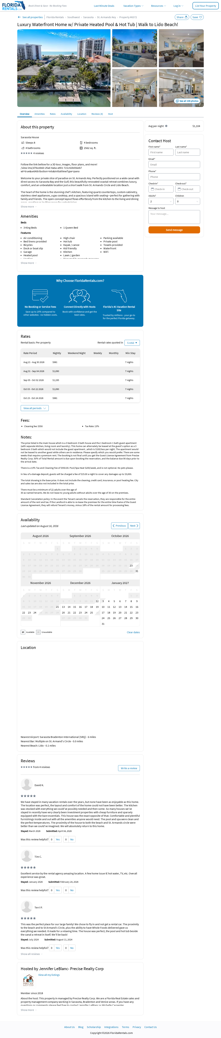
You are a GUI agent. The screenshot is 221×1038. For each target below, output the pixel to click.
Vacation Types (132, 5)
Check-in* (153, 183)
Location (81, 113)
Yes (58, 839)
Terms (125, 1027)
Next (132, 525)
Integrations (111, 1027)
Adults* (152, 195)
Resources (157, 5)
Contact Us (150, 1027)
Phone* (152, 171)
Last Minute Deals (104, 5)
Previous (121, 525)
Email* (151, 159)
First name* (154, 146)
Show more (27, 206)
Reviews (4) (97, 113)
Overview (24, 113)
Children (179, 195)
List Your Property (205, 5)
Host (110, 113)
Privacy (137, 1027)
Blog (80, 1027)
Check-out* (181, 183)
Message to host (156, 208)
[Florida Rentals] (13, 10)
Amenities (40, 113)
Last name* (181, 146)
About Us (69, 1027)
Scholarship (94, 1027)
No (72, 839)
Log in (177, 5)
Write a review (129, 768)
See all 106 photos (189, 100)
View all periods (32, 408)
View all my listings (49, 974)
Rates (53, 113)
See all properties (32, 17)
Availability (66, 113)
